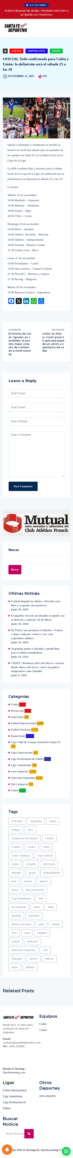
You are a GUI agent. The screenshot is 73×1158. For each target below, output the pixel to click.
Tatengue (16, 958)
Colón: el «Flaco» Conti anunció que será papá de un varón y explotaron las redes (53, 342)
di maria (31, 864)
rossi (27, 932)
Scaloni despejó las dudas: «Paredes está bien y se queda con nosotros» (36, 12)
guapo (32, 872)
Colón (16, 51)
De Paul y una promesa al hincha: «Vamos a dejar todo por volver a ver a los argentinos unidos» (37, 634)
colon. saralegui (20, 855)
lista (41, 898)
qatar (41, 924)
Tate (45, 950)
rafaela (56, 924)
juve (13, 881)
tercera (34, 958)
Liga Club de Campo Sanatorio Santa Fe (36, 742)
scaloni (15, 941)
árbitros (30, 967)
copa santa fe (45, 855)
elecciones (49, 864)
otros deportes (20, 771)
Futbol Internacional (23, 723)
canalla (49, 838)
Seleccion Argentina (23, 950)
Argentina (36, 821)
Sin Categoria (19, 784)
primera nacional (21, 924)
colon (46, 846)
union (14, 967)
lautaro (28, 881)
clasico (32, 846)
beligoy (15, 829)
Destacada (17, 710)
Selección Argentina (23, 777)
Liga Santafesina (21, 765)
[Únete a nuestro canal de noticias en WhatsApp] (66, 1151)
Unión (56, 51)
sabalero (42, 932)
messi (37, 907)
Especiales (17, 716)
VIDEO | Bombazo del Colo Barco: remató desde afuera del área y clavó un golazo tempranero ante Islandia (37, 667)
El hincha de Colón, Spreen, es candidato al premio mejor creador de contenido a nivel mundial (19, 344)
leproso (43, 881)
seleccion (32, 941)
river (14, 932)
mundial (16, 915)
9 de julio (16, 821)
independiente (51, 872)
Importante (36, 51)
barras (52, 821)
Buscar (13, 550)
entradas (16, 872)
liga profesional (35, 889)
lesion (14, 889)
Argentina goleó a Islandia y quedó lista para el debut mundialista (35, 650)
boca (30, 829)
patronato (33, 915)
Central (15, 846)
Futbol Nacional (21, 729)
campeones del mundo (24, 838)
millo (51, 907)
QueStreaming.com (14, 1072)
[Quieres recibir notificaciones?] (7, 1149)
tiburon (49, 958)
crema (15, 864)
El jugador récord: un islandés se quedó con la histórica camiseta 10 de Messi (37, 617)
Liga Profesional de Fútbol (27, 758)
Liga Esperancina (22, 752)
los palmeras (18, 907)
